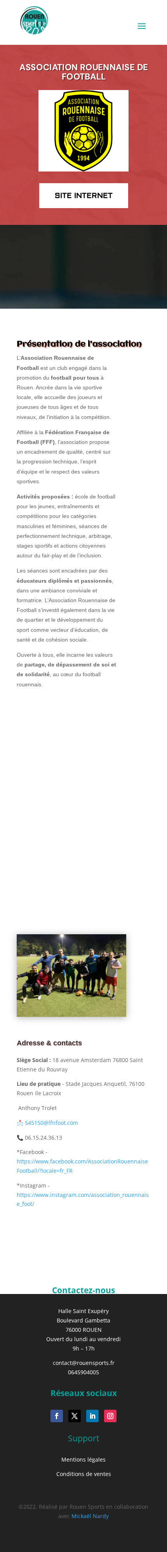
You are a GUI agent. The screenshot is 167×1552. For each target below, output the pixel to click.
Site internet (84, 195)
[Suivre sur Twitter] (74, 1416)
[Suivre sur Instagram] (110, 1416)
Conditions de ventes (83, 1474)
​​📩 (47, 1122)
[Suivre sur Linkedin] (92, 1416)
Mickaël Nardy (90, 1516)
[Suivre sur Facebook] (56, 1416)
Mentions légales (83, 1459)
